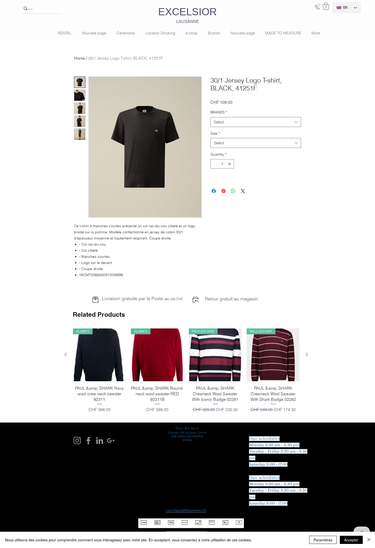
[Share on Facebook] (214, 191)
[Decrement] (214, 163)
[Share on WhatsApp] (233, 191)
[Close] (369, 540)
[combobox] (255, 122)
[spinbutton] (222, 163)
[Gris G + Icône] (111, 440)
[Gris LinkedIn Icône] (100, 440)
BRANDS (218, 112)
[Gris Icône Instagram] (77, 440)
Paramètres (323, 539)
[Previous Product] (65, 354)
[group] (186, 373)
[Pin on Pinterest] (223, 191)
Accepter (351, 539)
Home (79, 58)
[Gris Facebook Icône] (88, 440)
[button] (326, 6)
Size (215, 133)
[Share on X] (243, 191)
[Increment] (230, 163)
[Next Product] (307, 354)
